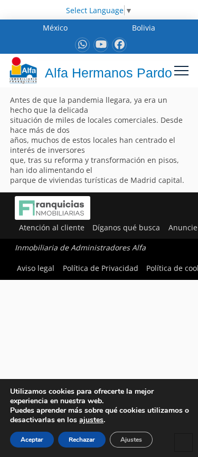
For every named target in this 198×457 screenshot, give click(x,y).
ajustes (91, 420)
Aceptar (32, 439)
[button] (181, 70)
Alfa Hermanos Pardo (108, 72)
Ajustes (131, 439)
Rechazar (82, 439)
